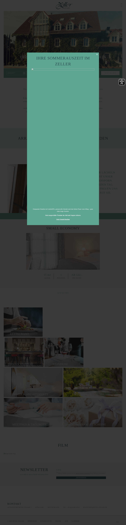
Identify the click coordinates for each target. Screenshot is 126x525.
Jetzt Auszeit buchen (63, 219)
